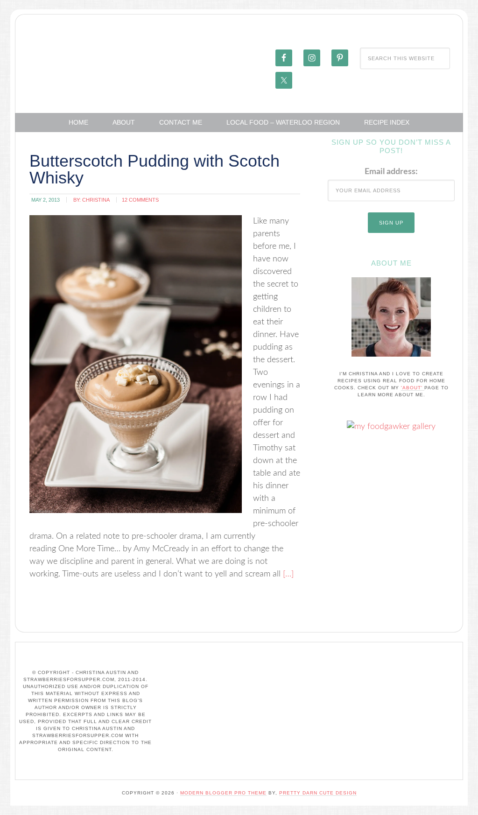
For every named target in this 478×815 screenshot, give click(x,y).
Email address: (391, 172)
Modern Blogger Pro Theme (223, 792)
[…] (287, 574)
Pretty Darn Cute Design (318, 792)
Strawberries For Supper (85, 57)
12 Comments (140, 200)
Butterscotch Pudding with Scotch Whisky (154, 169)
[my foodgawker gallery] (391, 426)
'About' (412, 387)
